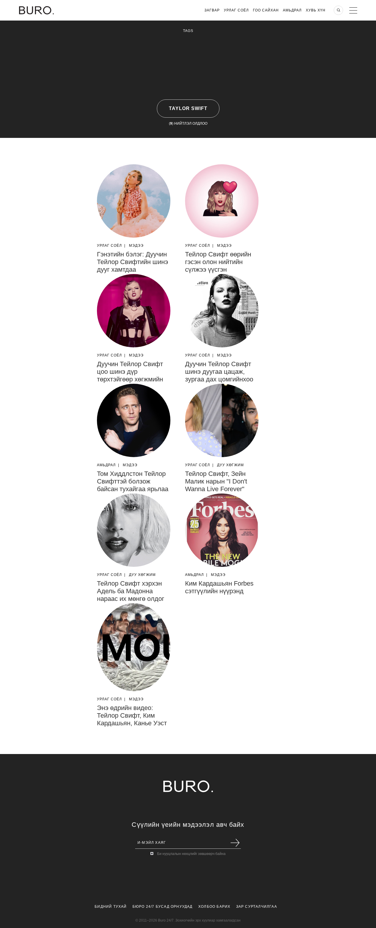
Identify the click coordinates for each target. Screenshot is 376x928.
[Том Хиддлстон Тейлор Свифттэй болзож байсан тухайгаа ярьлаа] (133, 420)
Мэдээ (136, 246)
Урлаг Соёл (236, 10)
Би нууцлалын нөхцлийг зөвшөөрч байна (191, 854)
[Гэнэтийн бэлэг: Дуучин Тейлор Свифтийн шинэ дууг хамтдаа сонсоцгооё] (133, 201)
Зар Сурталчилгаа (256, 907)
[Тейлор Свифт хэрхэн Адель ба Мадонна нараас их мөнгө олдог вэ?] (133, 530)
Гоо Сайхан (266, 10)
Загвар (212, 10)
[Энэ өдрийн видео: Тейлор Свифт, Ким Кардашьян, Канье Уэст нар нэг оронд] (133, 647)
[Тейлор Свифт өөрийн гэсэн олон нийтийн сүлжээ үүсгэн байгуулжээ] (221, 201)
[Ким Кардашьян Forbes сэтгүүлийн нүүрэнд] (221, 530)
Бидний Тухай (111, 907)
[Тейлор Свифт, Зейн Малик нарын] (221, 420)
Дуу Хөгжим (230, 465)
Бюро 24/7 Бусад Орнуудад (162, 907)
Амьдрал (292, 10)
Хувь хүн (315, 10)
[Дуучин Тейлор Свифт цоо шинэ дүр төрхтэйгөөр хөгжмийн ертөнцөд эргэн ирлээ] (133, 310)
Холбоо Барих (214, 907)
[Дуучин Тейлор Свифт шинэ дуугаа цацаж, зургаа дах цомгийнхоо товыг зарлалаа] (221, 310)
